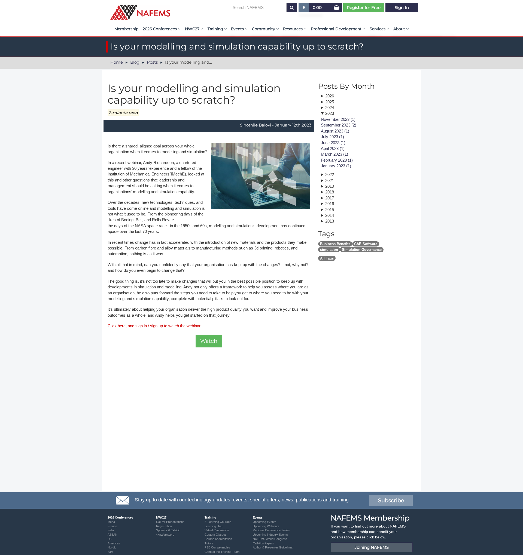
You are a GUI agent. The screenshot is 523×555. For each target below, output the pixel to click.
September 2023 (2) (338, 125)
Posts (152, 62)
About (399, 28)
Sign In (402, 7)
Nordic (112, 547)
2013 (329, 221)
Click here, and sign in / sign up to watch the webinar (154, 325)
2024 (329, 107)
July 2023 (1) (332, 136)
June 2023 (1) (333, 142)
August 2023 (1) (335, 131)
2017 (329, 198)
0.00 (317, 7)
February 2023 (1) (337, 160)
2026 (329, 96)
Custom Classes (216, 534)
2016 (329, 203)
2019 (329, 186)
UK (110, 539)
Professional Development (337, 28)
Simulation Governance (362, 250)
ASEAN (112, 534)
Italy (110, 551)
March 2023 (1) (334, 154)
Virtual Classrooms (217, 530)
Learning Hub (213, 526)
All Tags (327, 258)
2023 (329, 113)
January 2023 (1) (336, 166)
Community (264, 28)
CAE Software (365, 244)
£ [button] (306, 8)
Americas (114, 543)
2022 (329, 174)
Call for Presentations (170, 521)
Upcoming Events (264, 521)
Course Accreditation (218, 539)
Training (216, 28)
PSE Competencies (217, 547)
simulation (329, 250)
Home (116, 62)
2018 (329, 192)
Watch (208, 341)
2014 (329, 215)
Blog (134, 62)
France (112, 526)
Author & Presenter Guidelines (273, 547)
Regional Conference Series (271, 530)
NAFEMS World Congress (270, 539)
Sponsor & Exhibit (168, 530)
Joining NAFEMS (372, 547)
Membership (126, 28)
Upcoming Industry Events (270, 534)
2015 (329, 209)
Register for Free (364, 7)
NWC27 (192, 28)
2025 (329, 102)
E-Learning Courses (218, 521)
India (111, 530)
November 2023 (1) (338, 119)
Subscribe (391, 500)
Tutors (209, 543)
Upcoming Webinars (266, 526)
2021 (329, 180)
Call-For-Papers (263, 543)
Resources (293, 28)
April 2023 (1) (333, 148)
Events (238, 28)
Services (378, 28)
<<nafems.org (165, 534)
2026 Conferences (160, 28)
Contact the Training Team (222, 551)
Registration (164, 526)
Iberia (111, 521)
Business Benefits (335, 244)
